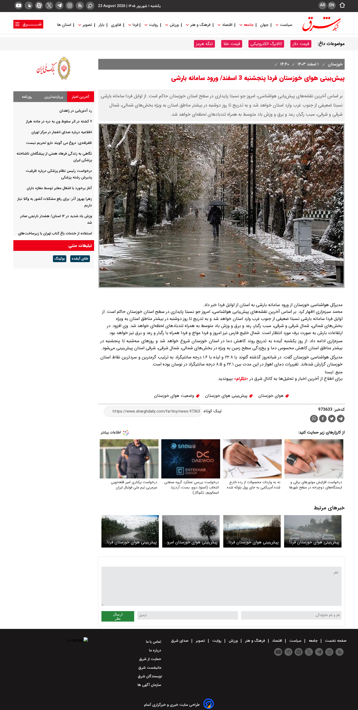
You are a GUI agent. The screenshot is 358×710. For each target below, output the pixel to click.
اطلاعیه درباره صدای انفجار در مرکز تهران (61, 132)
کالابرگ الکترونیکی (266, 44)
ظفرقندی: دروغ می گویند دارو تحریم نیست (59, 143)
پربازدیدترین (53, 97)
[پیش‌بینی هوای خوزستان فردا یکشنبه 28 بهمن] (252, 531)
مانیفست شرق (150, 667)
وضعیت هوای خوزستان (175, 395)
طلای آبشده (80, 258)
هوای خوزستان (271, 395)
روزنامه (27, 97)
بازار (101, 25)
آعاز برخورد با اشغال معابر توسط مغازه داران (59, 188)
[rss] (80, 5)
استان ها (64, 25)
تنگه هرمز (204, 44)
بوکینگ (60, 258)
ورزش (174, 25)
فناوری (116, 25)
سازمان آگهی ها (150, 685)
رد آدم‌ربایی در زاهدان (75, 111)
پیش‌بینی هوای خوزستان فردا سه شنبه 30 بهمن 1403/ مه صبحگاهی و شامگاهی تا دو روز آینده (314, 542)
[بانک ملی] (53, 79)
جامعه (248, 25)
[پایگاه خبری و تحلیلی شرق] (321, 30)
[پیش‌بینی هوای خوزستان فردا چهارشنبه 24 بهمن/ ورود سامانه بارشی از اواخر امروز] (130, 531)
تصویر (87, 25)
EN (331, 5)
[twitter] (49, 5)
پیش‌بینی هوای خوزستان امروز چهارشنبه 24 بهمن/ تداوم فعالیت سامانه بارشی (192, 542)
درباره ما (155, 650)
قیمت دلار (300, 44)
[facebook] (323, 419)
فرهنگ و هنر (200, 25)
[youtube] (18, 5)
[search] (90, 6)
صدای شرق (180, 641)
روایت (153, 25)
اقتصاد (227, 25)
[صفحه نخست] (341, 5)
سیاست (286, 25)
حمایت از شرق (150, 659)
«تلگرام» (240, 379)
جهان (264, 25)
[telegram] (59, 5)
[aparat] (39, 5)
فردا (135, 25)
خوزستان (335, 64)
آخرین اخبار (80, 97)
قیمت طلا (231, 44)
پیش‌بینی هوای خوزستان (227, 395)
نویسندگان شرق (150, 676)
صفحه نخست (335, 641)
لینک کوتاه (211, 411)
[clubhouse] (29, 5)
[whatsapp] (314, 418)
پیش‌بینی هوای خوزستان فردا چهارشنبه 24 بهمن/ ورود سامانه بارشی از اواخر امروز (132, 542)
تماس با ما (154, 642)
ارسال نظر (118, 616)
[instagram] (70, 5)
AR (322, 5)
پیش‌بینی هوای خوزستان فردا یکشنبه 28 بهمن (254, 542)
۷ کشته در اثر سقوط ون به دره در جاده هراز (59, 121)
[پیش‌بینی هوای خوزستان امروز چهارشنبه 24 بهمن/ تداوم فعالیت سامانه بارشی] (191, 531)
